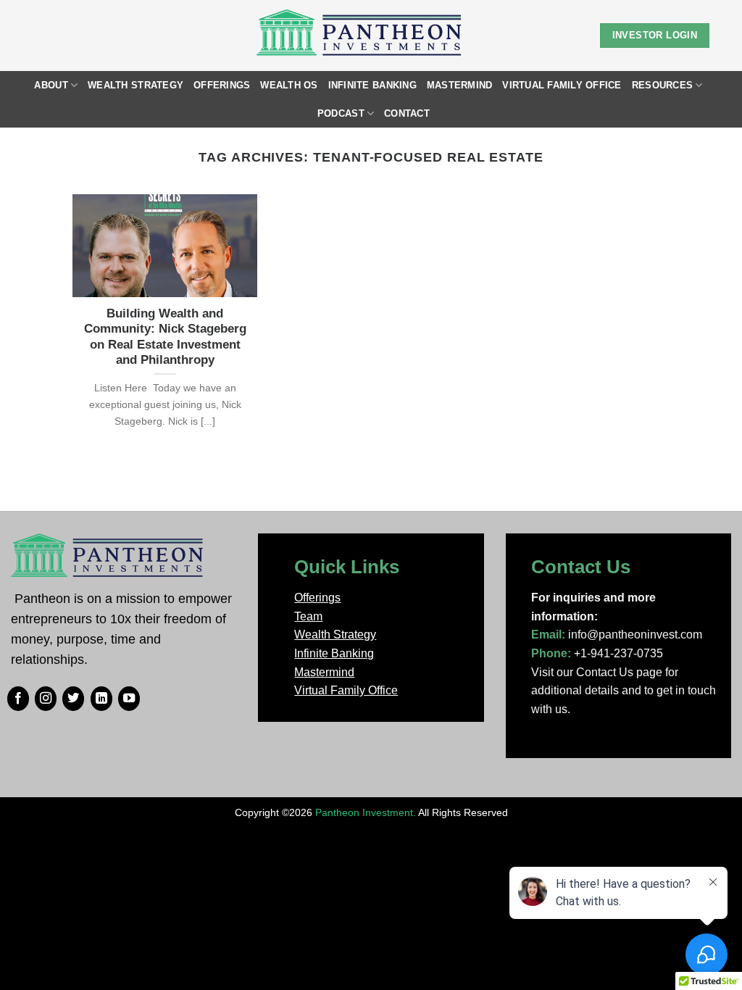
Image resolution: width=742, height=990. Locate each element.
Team (308, 616)
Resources (662, 85)
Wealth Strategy (135, 85)
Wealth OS (288, 85)
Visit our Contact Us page (596, 672)
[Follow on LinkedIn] (101, 698)
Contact (407, 113)
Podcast (340, 113)
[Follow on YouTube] (129, 698)
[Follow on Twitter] (73, 698)
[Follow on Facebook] (18, 698)
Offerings (221, 85)
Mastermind (460, 85)
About (50, 85)
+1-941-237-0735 (618, 653)
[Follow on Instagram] (46, 698)
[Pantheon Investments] (360, 35)
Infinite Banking (372, 85)
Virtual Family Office (561, 85)
